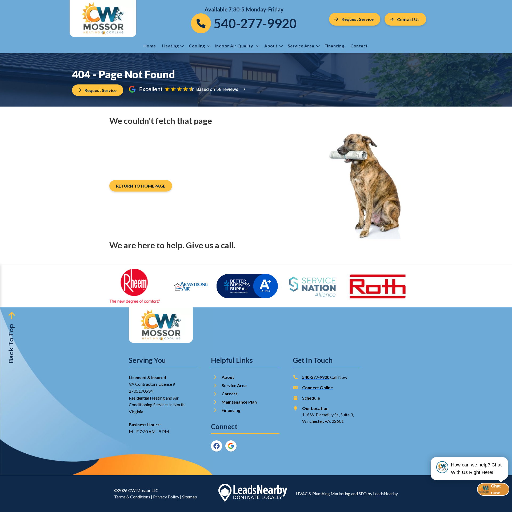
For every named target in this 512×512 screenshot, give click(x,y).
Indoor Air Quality (234, 45)
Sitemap (189, 496)
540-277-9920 (315, 377)
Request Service (358, 19)
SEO (363, 493)
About (271, 45)
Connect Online (317, 387)
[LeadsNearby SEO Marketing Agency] (252, 493)
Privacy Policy (166, 496)
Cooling (197, 45)
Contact (359, 45)
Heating (170, 45)
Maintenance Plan (240, 401)
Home (149, 45)
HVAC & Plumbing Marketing (323, 493)
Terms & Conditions (132, 496)
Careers (230, 393)
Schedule (311, 397)
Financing (335, 45)
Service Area (301, 45)
